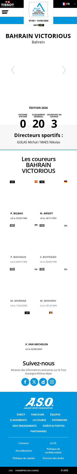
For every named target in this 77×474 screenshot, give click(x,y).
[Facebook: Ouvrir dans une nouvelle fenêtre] (25, 382)
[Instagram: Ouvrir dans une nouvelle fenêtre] (52, 382)
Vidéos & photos (54, 425)
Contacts (24, 443)
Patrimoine (59, 420)
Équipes (55, 414)
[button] (67, 4)
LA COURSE (39, 420)
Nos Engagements (25, 425)
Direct (21, 414)
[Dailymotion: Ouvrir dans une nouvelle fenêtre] (43, 382)
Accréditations (24, 450)
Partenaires (38, 431)
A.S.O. (53, 443)
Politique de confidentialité (53, 450)
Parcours (37, 414)
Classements (18, 420)
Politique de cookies (24, 458)
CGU (11, 470)
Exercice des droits (53, 458)
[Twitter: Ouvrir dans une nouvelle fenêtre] (34, 382)
